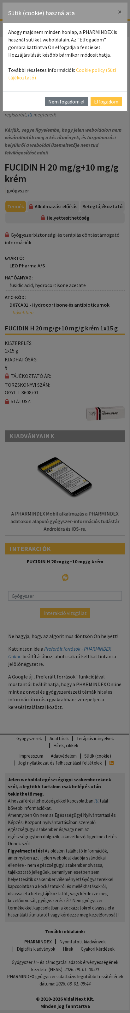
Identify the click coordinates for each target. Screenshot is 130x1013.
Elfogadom (106, 101)
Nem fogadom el (66, 101)
